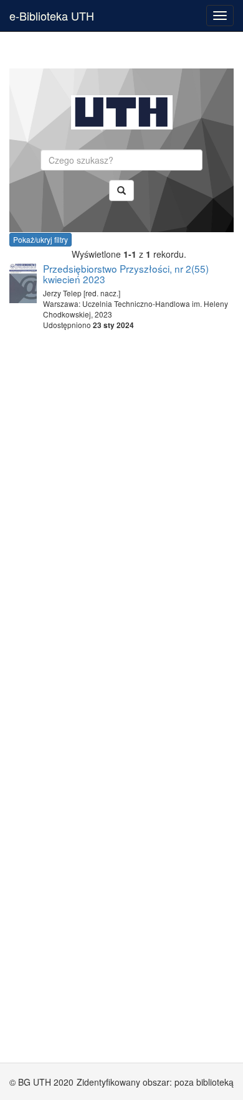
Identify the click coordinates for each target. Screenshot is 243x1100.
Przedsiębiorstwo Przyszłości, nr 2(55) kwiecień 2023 (126, 273)
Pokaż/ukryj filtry (40, 239)
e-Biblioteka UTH (51, 15)
